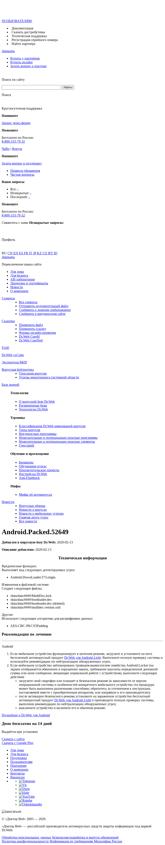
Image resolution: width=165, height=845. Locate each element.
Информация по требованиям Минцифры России (86, 841)
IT (31, 253)
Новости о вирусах (33, 509)
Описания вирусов (33, 373)
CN (10, 253)
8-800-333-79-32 (13, 141)
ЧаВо (5, 149)
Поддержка (18, 758)
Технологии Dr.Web (33, 409)
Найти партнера (23, 44)
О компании (19, 291)
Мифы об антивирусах (35, 494)
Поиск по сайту (13, 79)
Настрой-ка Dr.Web (33, 474)
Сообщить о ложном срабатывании (45, 310)
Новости (16, 287)
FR (26, 253)
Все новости (28, 521)
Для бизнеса (19, 275)
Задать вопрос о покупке (28, 66)
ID (55, 253)
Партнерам (18, 765)
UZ (45, 253)
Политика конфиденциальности (25, 841)
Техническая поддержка (29, 36)
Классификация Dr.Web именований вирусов (52, 426)
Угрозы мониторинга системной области (49, 377)
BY (51, 253)
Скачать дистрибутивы (28, 32)
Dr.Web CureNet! (31, 340)
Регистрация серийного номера (35, 40)
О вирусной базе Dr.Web (37, 401)
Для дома (17, 271)
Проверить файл (31, 325)
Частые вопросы (22, 174)
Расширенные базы (33, 405)
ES (21, 253)
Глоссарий (26, 445)
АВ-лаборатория (22, 279)
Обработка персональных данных (26, 837)
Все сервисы (28, 302)
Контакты (17, 773)
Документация (22, 28)
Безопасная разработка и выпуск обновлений (85, 837)
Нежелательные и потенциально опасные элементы (57, 441)
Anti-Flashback (29, 478)
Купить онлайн (21, 62)
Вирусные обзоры (32, 506)
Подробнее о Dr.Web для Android (26, 715)
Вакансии (17, 777)
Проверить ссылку (32, 329)
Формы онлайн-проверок (37, 332)
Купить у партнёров (25, 58)
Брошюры (26, 462)
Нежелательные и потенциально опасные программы (58, 437)
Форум (17, 149)
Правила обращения (25, 170)
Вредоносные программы (38, 434)
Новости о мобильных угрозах (41, 513)
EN (16, 253)
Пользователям (21, 762)
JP (35, 253)
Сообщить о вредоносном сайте (42, 314)
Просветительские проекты (39, 470)
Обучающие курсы (32, 466)
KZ (40, 253)
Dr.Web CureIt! (29, 336)
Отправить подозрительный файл (43, 306)
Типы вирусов (29, 430)
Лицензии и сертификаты (29, 283)
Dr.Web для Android (82, 657)
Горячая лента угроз (33, 517)
